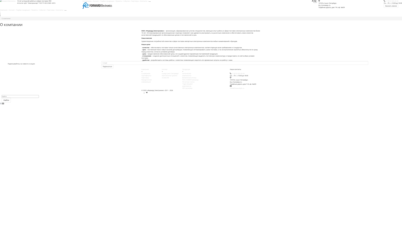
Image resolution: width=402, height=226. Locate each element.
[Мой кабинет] (312, 1)
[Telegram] (147, 93)
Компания (145, 69)
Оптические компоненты (186, 75)
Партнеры (135, 1)
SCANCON (165, 78)
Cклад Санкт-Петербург (170, 73)
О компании (145, 73)
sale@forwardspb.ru (237, 88)
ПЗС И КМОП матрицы (190, 80)
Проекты (119, 1)
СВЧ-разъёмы (187, 88)
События (126, 1)
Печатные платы (188, 82)
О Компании (87, 1)
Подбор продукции (107, 1)
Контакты (144, 1)
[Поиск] (315, 1)
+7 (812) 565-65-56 (238, 73)
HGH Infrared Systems (169, 76)
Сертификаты (146, 76)
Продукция (186, 69)
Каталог (96, 1)
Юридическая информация (146, 81)
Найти (6, 100)
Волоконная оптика (189, 78)
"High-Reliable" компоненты (187, 85)
